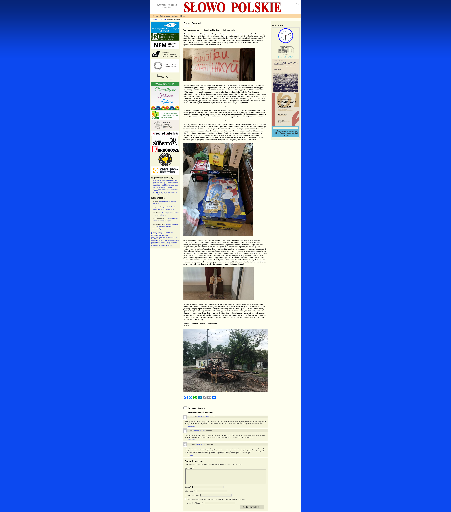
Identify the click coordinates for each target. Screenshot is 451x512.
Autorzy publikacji (178, 16)
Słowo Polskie (167, 5)
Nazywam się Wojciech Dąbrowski (162, 187)
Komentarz (189, 468)
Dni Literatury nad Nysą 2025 (159, 235)
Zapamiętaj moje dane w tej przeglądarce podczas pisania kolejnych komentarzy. (217, 499)
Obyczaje (162, 19)
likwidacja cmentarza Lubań (159, 240)
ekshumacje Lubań (156, 237)
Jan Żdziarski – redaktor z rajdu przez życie (165, 185)
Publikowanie (165, 16)
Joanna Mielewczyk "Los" (170, 237)
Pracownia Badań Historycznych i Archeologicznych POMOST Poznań (161, 244)
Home (155, 19)
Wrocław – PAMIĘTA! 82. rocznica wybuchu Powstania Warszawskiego (165, 227)
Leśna (161, 239)
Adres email (190, 491)
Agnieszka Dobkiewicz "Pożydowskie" (162, 232)
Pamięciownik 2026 (173, 240)
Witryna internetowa (192, 495)
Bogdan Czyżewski (156, 234)
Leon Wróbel (154, 239)
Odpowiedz (192, 426)
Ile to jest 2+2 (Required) (194, 503)
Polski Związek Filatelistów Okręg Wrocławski (164, 242)
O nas (155, 16)
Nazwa (188, 487)
